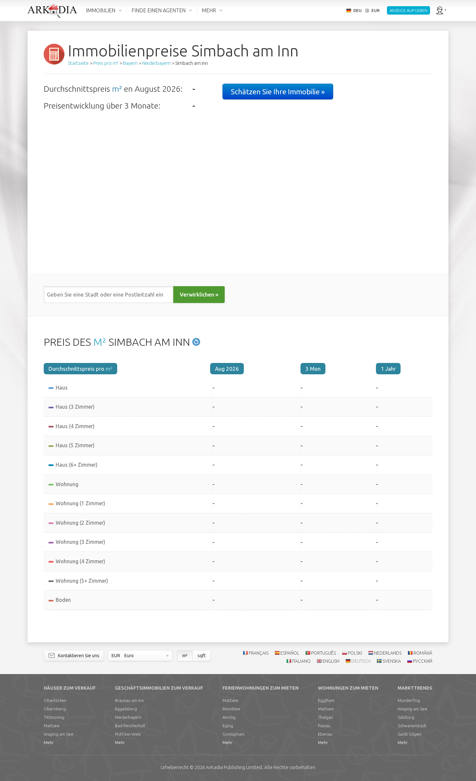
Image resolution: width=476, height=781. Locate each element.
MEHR (209, 10)
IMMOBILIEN (100, 10)
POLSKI (355, 653)
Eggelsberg (126, 708)
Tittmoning (54, 717)
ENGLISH (331, 661)
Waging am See (59, 734)
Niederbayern (128, 717)
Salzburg (406, 717)
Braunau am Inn (129, 700)
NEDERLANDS (388, 653)
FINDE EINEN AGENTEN (158, 10)
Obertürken (55, 700)
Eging (227, 725)
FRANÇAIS (258, 653)
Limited (234, 767)
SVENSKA (391, 661)
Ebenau (325, 734)
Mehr (49, 742)
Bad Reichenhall (130, 725)
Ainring (229, 717)
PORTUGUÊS (323, 653)
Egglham (326, 700)
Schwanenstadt (412, 725)
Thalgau (325, 717)
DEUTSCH (360, 661)
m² (117, 88)
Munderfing (409, 700)
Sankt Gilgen (409, 734)
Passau (324, 725)
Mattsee (52, 725)
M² (99, 342)
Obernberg (55, 708)
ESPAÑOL (289, 653)
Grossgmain (233, 734)
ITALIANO (301, 661)
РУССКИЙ (422, 661)
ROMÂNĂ (423, 653)
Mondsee (231, 708)
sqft (202, 655)
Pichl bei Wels (128, 734)
